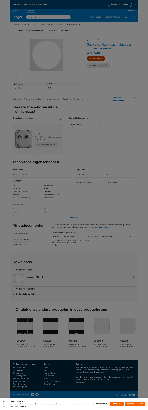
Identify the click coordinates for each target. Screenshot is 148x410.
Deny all (116, 404)
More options (101, 404)
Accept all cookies (135, 404)
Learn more (23, 406)
